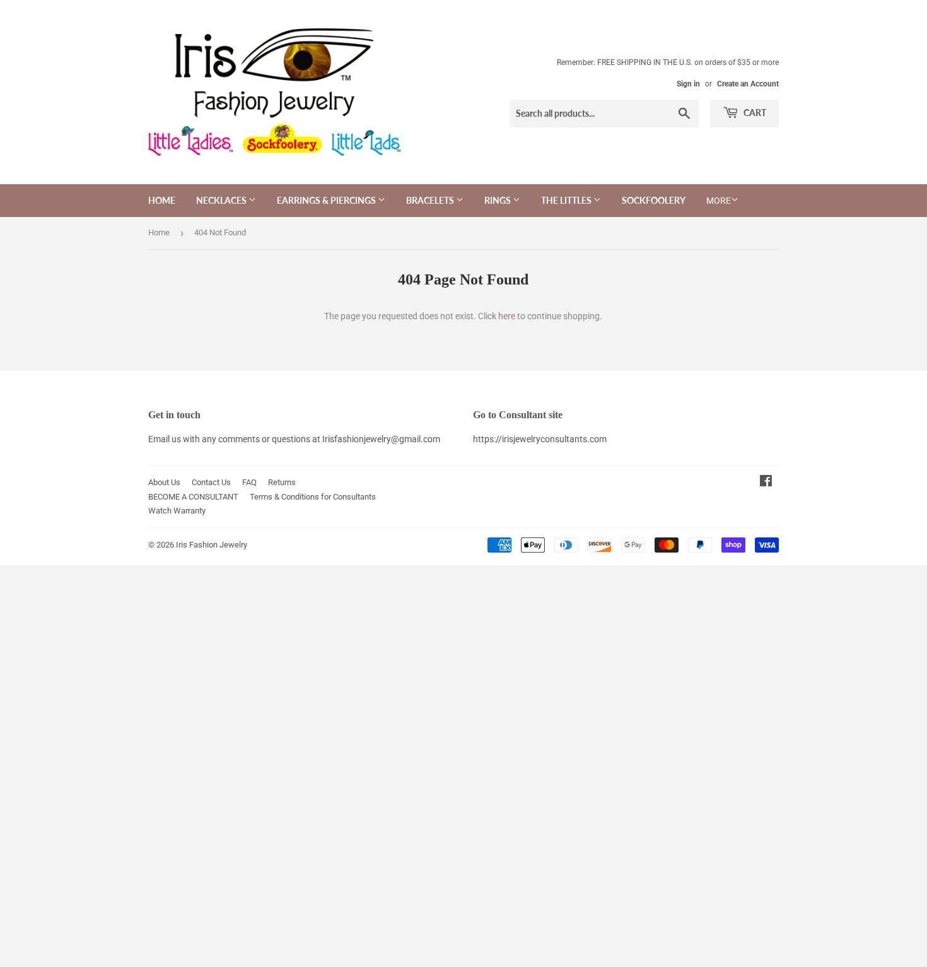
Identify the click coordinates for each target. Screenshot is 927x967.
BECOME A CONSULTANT (193, 496)
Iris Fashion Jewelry (211, 544)
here (506, 316)
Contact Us (211, 482)
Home (161, 200)
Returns (282, 482)
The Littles (567, 200)
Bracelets (431, 200)
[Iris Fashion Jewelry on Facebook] (765, 483)
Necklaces (222, 200)
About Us (164, 482)
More (718, 201)
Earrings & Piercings (327, 200)
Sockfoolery (653, 200)
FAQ (249, 482)
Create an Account (748, 83)
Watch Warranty (177, 510)
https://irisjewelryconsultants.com (540, 439)
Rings (498, 200)
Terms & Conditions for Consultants (313, 496)
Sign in (688, 83)
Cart (754, 112)
